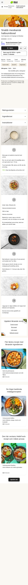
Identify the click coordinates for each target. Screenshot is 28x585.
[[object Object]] (21, 48)
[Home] (2, 7)
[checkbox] (1, 39)
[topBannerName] (14, 12)
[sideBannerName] (14, 96)
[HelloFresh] (14, 2)
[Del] (25, 48)
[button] (14, 116)
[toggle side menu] (2, 2)
